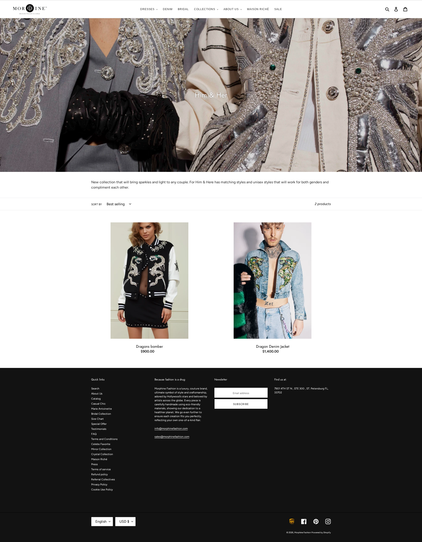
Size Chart (97, 418)
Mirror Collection (101, 449)
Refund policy (99, 474)
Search (95, 388)
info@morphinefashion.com (171, 428)
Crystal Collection (102, 454)
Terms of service (101, 469)
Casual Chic (98, 403)
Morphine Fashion (302, 532)
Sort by (96, 204)
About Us (96, 393)
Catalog (96, 398)
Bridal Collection (101, 413)
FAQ (93, 434)
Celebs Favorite (100, 444)
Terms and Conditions (104, 439)
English (101, 521)
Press (94, 464)
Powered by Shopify (321, 532)
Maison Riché (99, 459)
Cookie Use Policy (102, 489)
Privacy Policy (99, 484)
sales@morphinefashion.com (172, 436)
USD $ (124, 521)
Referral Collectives (103, 479)
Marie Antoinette (101, 408)
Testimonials (98, 428)
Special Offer (99, 423)
